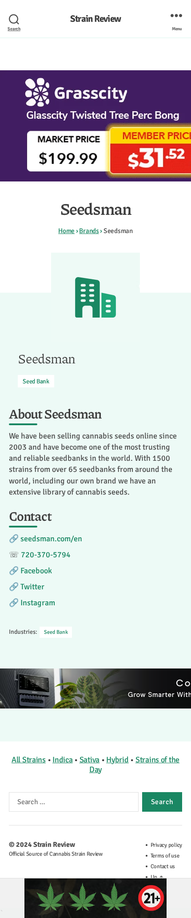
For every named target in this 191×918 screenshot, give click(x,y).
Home (66, 231)
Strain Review (95, 19)
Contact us (163, 866)
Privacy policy (166, 845)
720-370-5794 (46, 555)
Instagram (37, 603)
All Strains (29, 760)
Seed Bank (36, 381)
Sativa (89, 760)
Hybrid (117, 760)
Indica (62, 760)
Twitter (32, 587)
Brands (89, 231)
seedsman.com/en (51, 539)
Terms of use (165, 855)
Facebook (36, 571)
